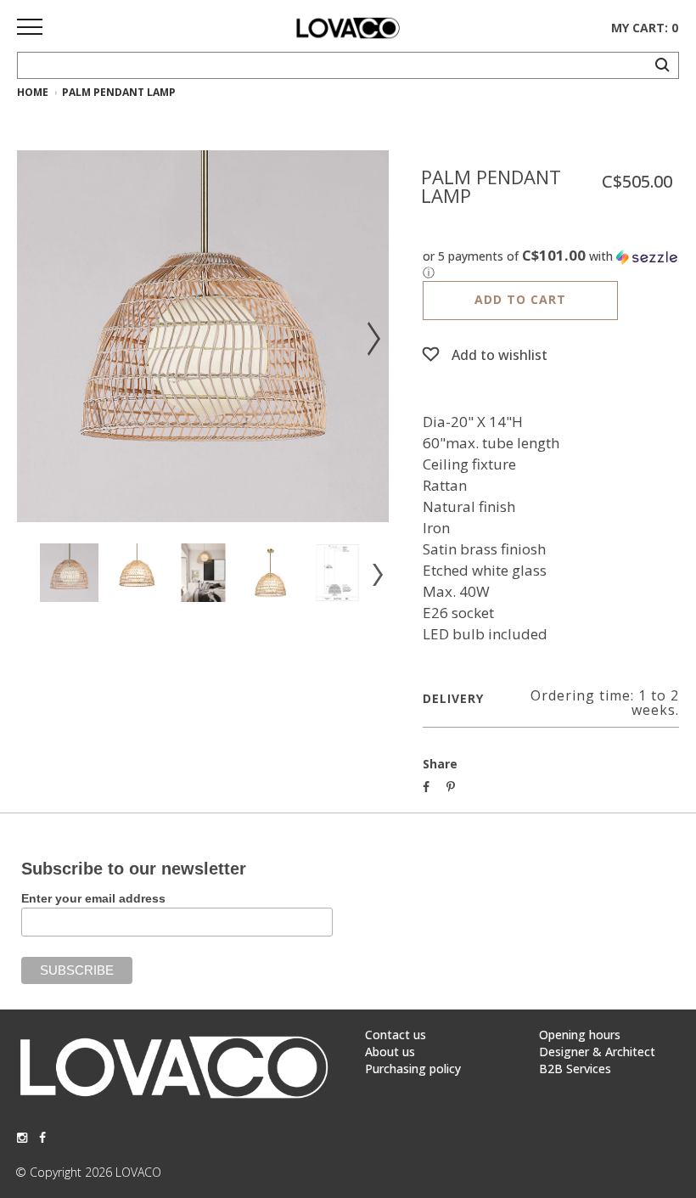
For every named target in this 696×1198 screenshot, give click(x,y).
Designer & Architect (597, 1051)
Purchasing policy (413, 1068)
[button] (551, 264)
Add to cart (520, 299)
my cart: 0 (644, 28)
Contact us (395, 1034)
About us (390, 1051)
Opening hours (579, 1034)
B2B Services (575, 1068)
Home (32, 92)
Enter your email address (93, 898)
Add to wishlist (499, 355)
